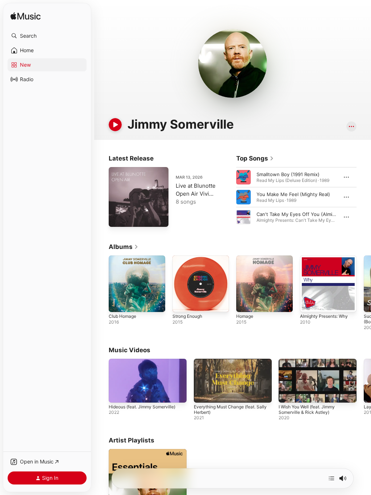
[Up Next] (331, 478)
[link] (255, 158)
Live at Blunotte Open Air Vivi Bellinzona (196, 193)
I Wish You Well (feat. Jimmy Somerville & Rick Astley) (307, 409)
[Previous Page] (229, 197)
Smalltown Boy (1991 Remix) (288, 174)
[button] (47, 36)
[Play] (115, 124)
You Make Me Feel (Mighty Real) (293, 194)
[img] (26, 16)
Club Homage (122, 316)
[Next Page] (364, 197)
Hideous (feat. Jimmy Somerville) (142, 406)
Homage (244, 316)
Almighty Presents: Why (324, 316)
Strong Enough (187, 316)
